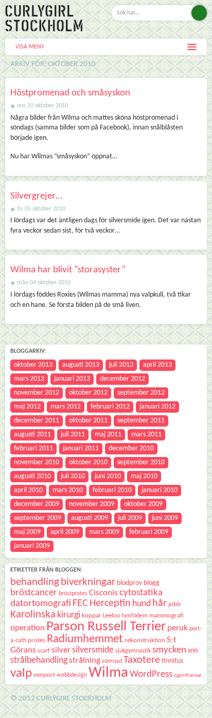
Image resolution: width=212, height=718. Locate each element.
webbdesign (72, 675)
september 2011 (141, 421)
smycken (169, 650)
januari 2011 (81, 448)
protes (36, 640)
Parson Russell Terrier (106, 626)
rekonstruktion (145, 640)
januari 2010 (160, 490)
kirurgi (68, 615)
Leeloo (111, 615)
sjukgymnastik (133, 651)
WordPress (151, 674)
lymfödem (135, 616)
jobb (174, 604)
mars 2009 (104, 532)
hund (141, 603)
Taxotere (141, 660)
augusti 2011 (32, 434)
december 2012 (122, 379)
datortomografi (40, 604)
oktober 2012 (88, 393)
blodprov (129, 583)
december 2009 (36, 504)
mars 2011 (146, 434)
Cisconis (103, 593)
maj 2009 (27, 532)
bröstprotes (73, 594)
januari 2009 (32, 546)
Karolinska (33, 614)
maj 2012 (27, 407)
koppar (91, 615)
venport (44, 675)
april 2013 (157, 365)
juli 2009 (130, 518)
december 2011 (36, 421)
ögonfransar (188, 675)
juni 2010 (108, 476)
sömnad (112, 661)
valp (21, 673)
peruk (177, 628)
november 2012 (36, 393)
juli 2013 (121, 365)
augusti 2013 (80, 365)
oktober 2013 (33, 365)
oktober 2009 (143, 504)
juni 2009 (165, 518)
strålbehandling (38, 660)
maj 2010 (144, 476)
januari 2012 (157, 407)
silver (60, 650)
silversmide (93, 650)
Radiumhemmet (85, 639)
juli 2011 (73, 434)
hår (159, 603)
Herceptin (110, 603)
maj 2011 (108, 434)
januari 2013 (72, 379)
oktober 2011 (88, 421)
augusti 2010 (32, 476)
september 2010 (141, 462)
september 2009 (37, 518)
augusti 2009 (89, 518)
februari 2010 (112, 490)
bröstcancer (33, 593)
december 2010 (131, 448)
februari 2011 (33, 448)
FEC (80, 603)
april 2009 (64, 532)
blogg (152, 583)
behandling (34, 582)
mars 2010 (67, 490)
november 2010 (36, 462)
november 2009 (91, 504)
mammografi (166, 615)
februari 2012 (110, 407)
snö (193, 651)
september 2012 (141, 393)
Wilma (108, 672)
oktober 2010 (88, 462)
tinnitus (172, 661)
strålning (84, 660)
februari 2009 (148, 532)
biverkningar (88, 582)
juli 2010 (73, 476)
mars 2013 (29, 379)
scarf (44, 651)
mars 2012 (65, 407)
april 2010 (28, 490)
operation (27, 628)
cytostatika (141, 593)
